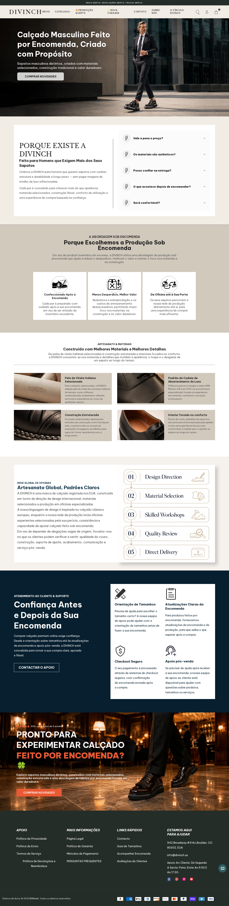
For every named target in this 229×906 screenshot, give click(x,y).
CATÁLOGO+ (62, 11)
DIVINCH (25, 11)
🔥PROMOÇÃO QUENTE (84, 11)
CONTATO (140, 11)
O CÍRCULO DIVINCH (177, 11)
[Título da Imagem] (169, 879)
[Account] (206, 11)
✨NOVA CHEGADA (113, 11)
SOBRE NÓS (156, 11)
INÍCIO (46, 11)
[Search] (197, 11)
